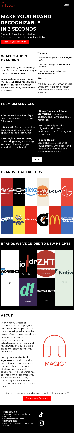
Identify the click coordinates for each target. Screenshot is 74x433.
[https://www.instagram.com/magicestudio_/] (41, 423)
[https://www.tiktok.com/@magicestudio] (41, 414)
